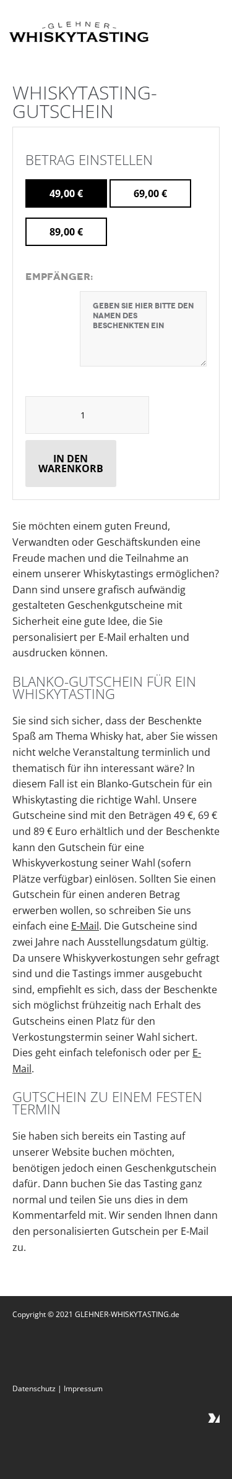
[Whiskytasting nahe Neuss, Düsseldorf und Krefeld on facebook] (212, 1410)
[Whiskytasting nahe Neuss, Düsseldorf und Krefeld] (78, 33)
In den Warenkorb (70, 463)
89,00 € (66, 232)
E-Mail (85, 926)
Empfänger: (59, 276)
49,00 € (66, 193)
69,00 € (150, 193)
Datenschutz (34, 1388)
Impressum (83, 1388)
